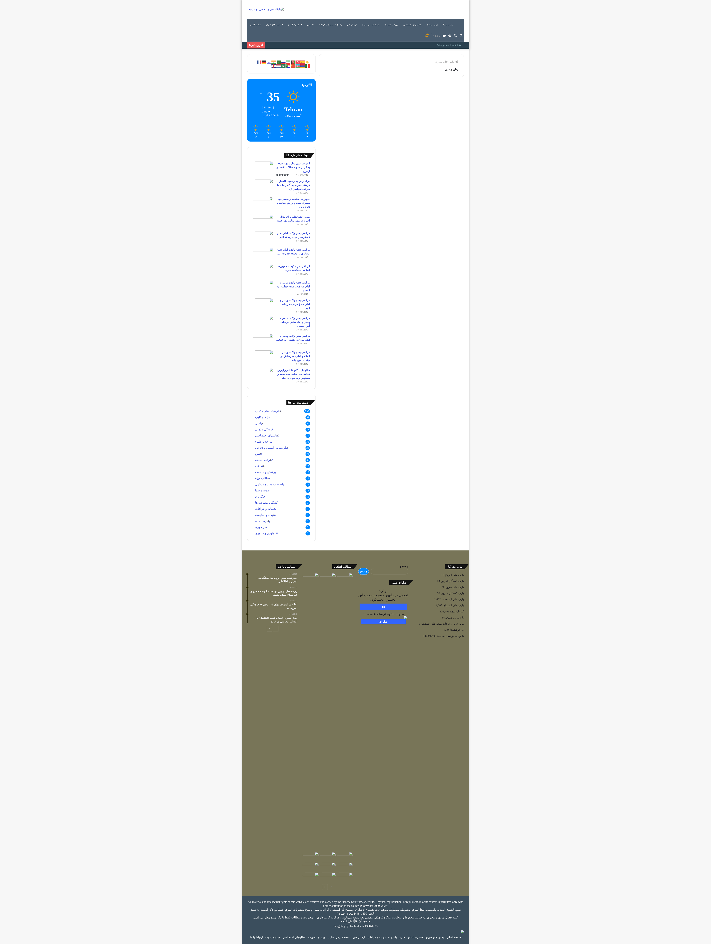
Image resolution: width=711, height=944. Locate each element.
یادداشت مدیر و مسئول (269, 484)
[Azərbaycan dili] (298, 65)
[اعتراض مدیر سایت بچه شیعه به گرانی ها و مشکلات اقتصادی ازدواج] (263, 168)
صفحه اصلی (255, 24)
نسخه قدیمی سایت (370, 24)
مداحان (375, 90)
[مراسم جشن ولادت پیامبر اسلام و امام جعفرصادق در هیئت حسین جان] (263, 357)
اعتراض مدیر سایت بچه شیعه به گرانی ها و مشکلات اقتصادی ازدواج (293, 167)
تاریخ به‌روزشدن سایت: (450, 635)
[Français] (259, 61)
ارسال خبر (352, 24)
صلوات (383, 621)
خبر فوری (261, 527)
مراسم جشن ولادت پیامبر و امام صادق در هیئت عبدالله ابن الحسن (293, 286)
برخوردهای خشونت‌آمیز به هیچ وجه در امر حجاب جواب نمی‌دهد (354, 185)
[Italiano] (307, 65)
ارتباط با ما (448, 24)
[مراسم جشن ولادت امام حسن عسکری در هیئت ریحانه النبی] (263, 238)
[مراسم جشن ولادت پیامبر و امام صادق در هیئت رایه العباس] (263, 341)
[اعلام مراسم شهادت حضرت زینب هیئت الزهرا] (345, 856)
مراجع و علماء (264, 441)
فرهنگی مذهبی (447, 90)
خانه (452, 61)
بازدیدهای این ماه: (453, 605)
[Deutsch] (264, 61)
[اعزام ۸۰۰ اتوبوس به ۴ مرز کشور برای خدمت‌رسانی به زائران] (345, 866)
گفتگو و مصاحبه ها (370, 173)
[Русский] (283, 61)
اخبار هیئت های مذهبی (268, 411)
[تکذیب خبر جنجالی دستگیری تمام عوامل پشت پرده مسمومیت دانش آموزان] (310, 712)
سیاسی (259, 423)
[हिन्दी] (273, 61)
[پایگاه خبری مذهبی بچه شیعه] (265, 9)
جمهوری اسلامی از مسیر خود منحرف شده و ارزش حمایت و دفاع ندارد (293, 203)
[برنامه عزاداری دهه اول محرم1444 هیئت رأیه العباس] (345, 877)
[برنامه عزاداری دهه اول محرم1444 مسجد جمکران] (310, 866)
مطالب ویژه (262, 478)
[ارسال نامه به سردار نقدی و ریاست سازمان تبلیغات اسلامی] (328, 877)
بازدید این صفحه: (454, 617)
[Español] (302, 61)
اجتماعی (260, 466)
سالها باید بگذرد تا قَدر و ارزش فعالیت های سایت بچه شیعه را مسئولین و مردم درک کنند (293, 374)
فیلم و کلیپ (262, 417)
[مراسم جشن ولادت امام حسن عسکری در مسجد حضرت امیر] (263, 255)
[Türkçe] (298, 61)
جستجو (404, 566)
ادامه (377, 150)
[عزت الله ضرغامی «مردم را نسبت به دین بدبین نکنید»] (328, 866)
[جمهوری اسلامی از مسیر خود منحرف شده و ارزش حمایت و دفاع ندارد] (263, 204)
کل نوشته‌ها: (456, 629)
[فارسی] (288, 61)
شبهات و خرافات (265, 508)
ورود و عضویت (391, 24)
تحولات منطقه (264, 459)
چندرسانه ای (263, 521)
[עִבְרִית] (269, 61)
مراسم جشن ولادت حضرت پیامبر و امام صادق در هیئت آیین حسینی (295, 322)
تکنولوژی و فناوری (266, 533)
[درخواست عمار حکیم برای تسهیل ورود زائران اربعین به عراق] (328, 856)
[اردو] (278, 61)
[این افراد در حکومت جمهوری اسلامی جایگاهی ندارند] (263, 271)
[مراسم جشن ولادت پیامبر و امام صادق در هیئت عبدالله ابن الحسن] (263, 288)
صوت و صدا (262, 490)
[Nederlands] (278, 65)
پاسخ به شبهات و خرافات (330, 24)
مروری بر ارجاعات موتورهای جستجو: (442, 623)
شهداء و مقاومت (265, 514)
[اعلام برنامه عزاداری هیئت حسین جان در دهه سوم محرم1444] (310, 877)
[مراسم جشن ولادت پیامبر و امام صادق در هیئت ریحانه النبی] (263, 305)
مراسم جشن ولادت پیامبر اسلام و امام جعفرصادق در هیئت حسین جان (295, 356)
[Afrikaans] (288, 65)
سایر (309, 24)
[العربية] (283, 65)
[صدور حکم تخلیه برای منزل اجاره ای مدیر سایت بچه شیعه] (263, 222)
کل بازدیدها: (456, 611)
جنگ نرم (260, 496)
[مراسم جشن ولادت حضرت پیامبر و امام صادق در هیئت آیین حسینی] (263, 323)
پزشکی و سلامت (265, 472)
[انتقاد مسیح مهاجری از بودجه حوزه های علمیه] (328, 578)
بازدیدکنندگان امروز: (452, 580)
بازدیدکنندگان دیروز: (452, 593)
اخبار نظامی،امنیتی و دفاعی (272, 447)
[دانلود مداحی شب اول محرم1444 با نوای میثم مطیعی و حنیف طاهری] (310, 856)
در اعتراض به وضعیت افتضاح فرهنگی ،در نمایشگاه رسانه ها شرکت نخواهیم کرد (293, 185)
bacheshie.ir (357, 926)
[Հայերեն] (302, 65)
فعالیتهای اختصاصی (412, 24)
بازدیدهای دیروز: (454, 587)
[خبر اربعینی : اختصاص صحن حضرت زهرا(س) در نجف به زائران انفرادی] (345, 577)
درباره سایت (432, 24)
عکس (258, 453)
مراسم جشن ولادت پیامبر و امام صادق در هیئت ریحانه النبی (295, 304)
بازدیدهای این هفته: (452, 599)
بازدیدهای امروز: (454, 574)
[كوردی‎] (307, 61)
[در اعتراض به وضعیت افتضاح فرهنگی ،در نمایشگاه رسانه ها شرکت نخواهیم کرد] (263, 186)
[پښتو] (293, 61)
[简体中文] (293, 65)
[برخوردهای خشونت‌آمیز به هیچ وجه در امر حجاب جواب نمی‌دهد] (353, 344)
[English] (273, 65)
